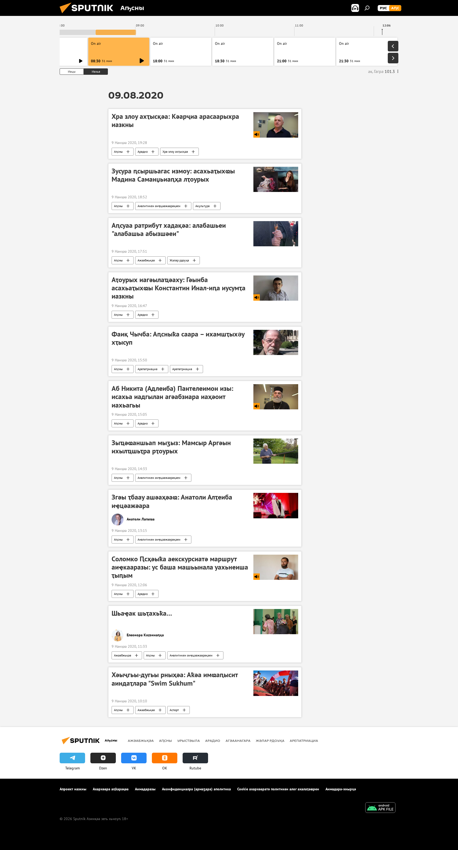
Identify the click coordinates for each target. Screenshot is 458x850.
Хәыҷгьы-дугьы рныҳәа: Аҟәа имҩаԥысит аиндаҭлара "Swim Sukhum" (175, 679)
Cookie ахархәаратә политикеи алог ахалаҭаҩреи (278, 789)
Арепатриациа (147, 369)
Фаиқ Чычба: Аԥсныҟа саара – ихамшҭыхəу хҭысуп (178, 338)
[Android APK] (380, 808)
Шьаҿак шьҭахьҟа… (142, 613)
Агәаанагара (238, 740)
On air (96, 43)
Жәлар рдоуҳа (179, 260)
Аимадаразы (145, 789)
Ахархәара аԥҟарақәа (111, 789)
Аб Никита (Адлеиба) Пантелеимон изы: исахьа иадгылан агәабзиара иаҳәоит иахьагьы (172, 396)
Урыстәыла (188, 740)
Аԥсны (118, 152)
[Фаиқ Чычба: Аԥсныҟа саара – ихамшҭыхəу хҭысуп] (275, 342)
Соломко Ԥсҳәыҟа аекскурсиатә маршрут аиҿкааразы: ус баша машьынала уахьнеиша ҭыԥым (180, 567)
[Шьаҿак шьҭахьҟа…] (275, 621)
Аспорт (174, 710)
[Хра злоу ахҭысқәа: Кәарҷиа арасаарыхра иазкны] (275, 125)
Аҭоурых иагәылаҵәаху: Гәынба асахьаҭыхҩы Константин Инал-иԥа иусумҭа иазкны (178, 287)
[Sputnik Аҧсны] (88, 14)
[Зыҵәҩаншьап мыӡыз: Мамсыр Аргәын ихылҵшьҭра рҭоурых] (275, 451)
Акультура (202, 206)
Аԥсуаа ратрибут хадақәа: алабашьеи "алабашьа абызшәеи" (169, 229)
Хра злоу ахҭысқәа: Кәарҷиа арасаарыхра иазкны (175, 120)
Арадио (143, 152)
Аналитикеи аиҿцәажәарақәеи (159, 206)
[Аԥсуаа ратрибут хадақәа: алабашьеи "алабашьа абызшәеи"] (275, 233)
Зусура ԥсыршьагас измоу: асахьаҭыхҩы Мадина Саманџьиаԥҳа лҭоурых (173, 175)
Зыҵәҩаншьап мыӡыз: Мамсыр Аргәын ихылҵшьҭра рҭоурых (171, 447)
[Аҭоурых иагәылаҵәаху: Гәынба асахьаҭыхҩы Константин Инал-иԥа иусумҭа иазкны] (275, 288)
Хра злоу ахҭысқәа (175, 152)
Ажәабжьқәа (146, 260)
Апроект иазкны (73, 789)
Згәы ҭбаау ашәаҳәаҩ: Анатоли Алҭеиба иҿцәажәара (172, 501)
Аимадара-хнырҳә (340, 789)
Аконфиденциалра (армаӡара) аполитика (196, 789)
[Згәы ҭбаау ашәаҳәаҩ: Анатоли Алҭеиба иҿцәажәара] (275, 505)
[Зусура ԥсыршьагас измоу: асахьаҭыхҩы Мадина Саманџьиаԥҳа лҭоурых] (275, 179)
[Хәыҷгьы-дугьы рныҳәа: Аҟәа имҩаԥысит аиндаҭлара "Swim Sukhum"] (275, 683)
